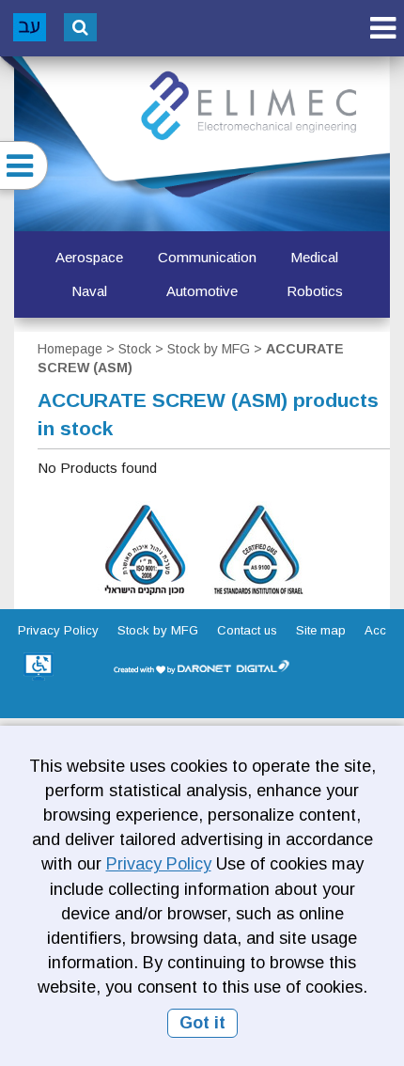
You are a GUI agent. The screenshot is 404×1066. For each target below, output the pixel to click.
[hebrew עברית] (29, 27)
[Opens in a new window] (38, 666)
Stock (134, 348)
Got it (202, 1022)
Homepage (70, 348)
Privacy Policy (158, 863)
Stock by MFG (208, 348)
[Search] (80, 27)
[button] (382, 27)
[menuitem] (89, 257)
